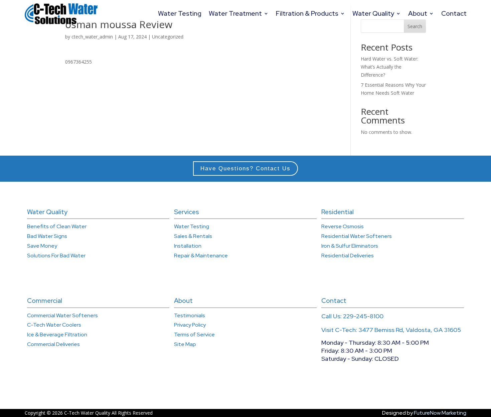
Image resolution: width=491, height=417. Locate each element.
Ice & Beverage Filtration (57, 334)
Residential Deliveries (347, 255)
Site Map (185, 344)
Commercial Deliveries (53, 344)
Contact (454, 13)
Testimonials (189, 315)
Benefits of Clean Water (57, 226)
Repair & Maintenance (201, 255)
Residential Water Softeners (356, 236)
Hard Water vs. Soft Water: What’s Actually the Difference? (389, 67)
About (417, 13)
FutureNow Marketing (440, 412)
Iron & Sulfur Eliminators (349, 245)
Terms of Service (194, 334)
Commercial (44, 300)
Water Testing (179, 13)
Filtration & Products (307, 13)
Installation (187, 245)
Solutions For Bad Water (56, 255)
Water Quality (373, 13)
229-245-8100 (363, 316)
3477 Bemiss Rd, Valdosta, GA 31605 (409, 330)
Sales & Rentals (193, 236)
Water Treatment (235, 13)
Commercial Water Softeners (62, 315)
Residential (337, 211)
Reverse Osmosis (342, 226)
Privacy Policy (190, 324)
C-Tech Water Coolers (54, 324)
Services (186, 211)
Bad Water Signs (47, 236)
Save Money (42, 245)
